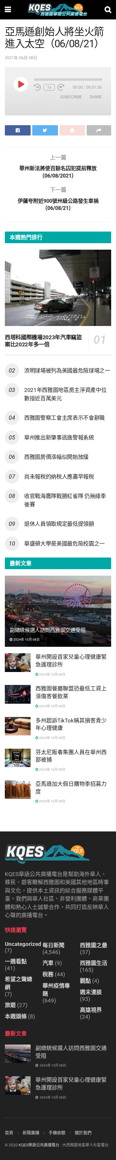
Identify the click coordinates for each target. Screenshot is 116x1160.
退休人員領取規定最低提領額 (59, 524)
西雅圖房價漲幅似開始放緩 (56, 457)
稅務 (48, 974)
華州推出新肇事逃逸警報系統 (59, 437)
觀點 (85, 981)
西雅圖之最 (93, 945)
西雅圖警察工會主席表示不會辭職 (64, 418)
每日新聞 (53, 945)
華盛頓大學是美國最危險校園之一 (64, 543)
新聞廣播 (31, 1132)
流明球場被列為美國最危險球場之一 (67, 370)
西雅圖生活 (93, 963)
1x (49, 87)
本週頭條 (16, 1016)
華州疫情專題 (56, 989)
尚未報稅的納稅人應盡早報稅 (59, 476)
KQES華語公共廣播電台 (39, 1145)
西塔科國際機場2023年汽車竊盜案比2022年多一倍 (43, 340)
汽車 (48, 963)
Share (96, 97)
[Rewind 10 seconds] (37, 87)
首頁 (9, 1132)
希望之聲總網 (18, 983)
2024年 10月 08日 (26, 639)
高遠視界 (91, 1010)
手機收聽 (57, 1132)
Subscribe (71, 97)
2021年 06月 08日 (21, 57)
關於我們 (83, 1132)
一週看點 (16, 961)
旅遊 (10, 1005)
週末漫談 (91, 992)
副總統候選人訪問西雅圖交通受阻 (47, 630)
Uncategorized (23, 944)
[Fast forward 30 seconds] (60, 87)
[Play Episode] (21, 84)
